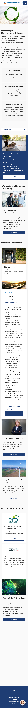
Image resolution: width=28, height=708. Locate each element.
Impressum (14, 695)
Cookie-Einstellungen (14, 406)
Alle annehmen (14, 414)
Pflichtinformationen (14, 697)
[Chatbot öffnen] (23, 703)
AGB (14, 706)
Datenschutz (14, 699)
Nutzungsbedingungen (14, 701)
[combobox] (14, 129)
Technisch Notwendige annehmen (14, 409)
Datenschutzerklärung (10, 302)
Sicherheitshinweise (14, 703)
